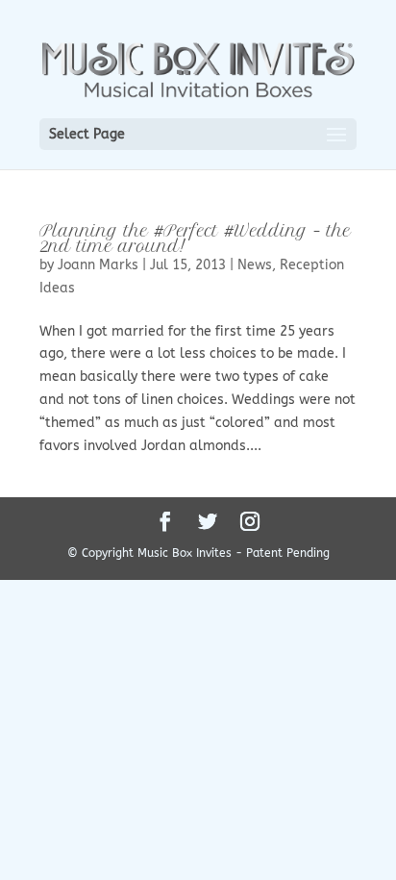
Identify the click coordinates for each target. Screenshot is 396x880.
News (254, 265)
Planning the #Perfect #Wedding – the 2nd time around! (195, 238)
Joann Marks (98, 265)
